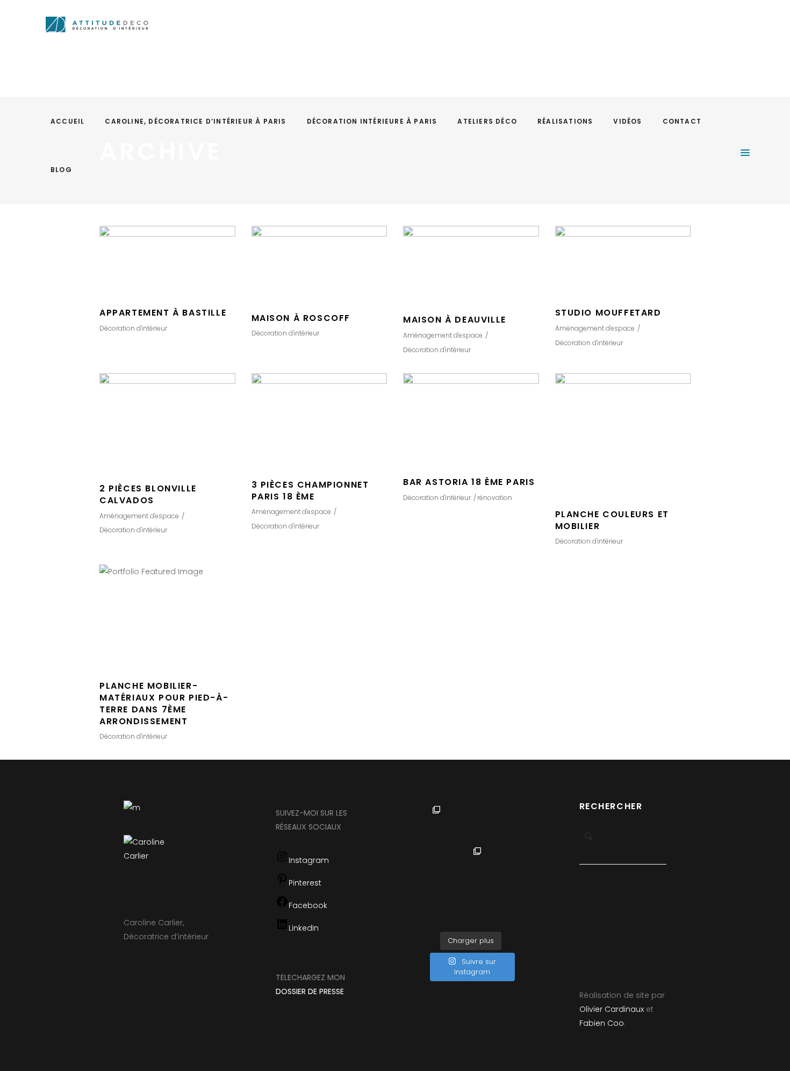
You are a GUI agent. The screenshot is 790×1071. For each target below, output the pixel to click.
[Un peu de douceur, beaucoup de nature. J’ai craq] (450, 865)
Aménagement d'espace (443, 335)
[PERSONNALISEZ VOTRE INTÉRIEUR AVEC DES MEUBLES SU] (491, 865)
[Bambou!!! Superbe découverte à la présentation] (450, 823)
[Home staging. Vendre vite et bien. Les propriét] (450, 906)
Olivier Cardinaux (611, 1009)
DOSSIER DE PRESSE (310, 991)
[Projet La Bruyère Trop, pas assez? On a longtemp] (491, 906)
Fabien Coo (601, 1023)
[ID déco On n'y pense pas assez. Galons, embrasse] (491, 823)
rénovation (494, 497)
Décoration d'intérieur (133, 328)
